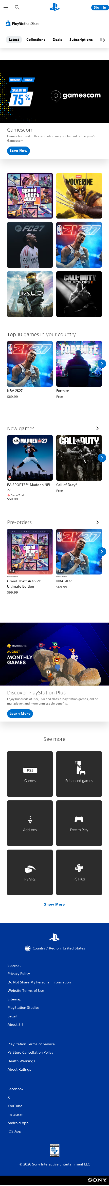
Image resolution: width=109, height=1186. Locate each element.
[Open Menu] (5, 7)
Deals (57, 39)
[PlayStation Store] (23, 23)
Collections (35, 39)
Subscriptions (81, 39)
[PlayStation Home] (54, 7)
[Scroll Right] (102, 364)
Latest (14, 39)
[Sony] (97, 1183)
